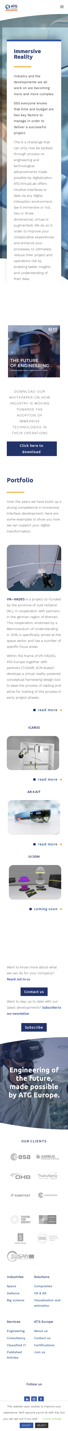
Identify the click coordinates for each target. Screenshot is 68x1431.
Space (11, 1286)
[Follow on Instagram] (34, 1399)
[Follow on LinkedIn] (27, 1399)
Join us (39, 1352)
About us (41, 1331)
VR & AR (40, 1293)
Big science (15, 1300)
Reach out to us (18, 979)
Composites (43, 1286)
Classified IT (16, 1345)
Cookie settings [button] (52, 1418)
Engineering (16, 1331)
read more (48, 710)
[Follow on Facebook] (41, 1399)
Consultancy (16, 1338)
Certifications (44, 1345)
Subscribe (34, 1027)
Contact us (34, 992)
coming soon (46, 909)
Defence (13, 1293)
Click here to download (31, 448)
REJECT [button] (41, 1425)
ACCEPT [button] (26, 1425)
